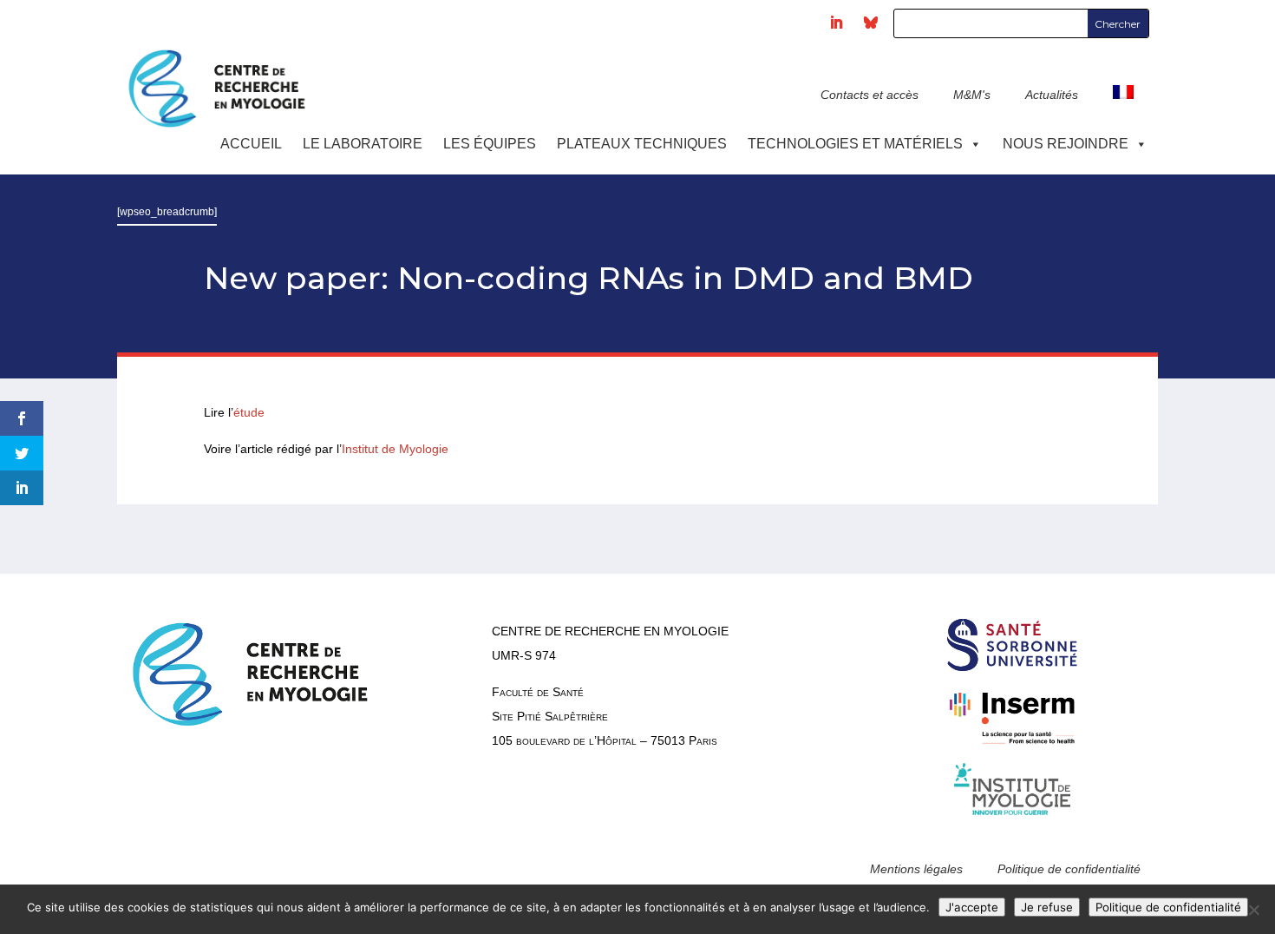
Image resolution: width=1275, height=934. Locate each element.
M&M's (972, 95)
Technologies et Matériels (855, 143)
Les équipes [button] (489, 143)
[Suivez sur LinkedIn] (836, 22)
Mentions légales (916, 869)
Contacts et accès (870, 95)
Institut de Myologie (395, 449)
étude (250, 412)
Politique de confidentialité (1069, 869)
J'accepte (971, 907)
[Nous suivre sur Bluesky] (871, 22)
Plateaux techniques (642, 143)
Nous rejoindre (1065, 143)
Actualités (1051, 95)
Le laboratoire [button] (362, 143)
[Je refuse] (1253, 909)
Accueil (251, 143)
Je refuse (1047, 907)
